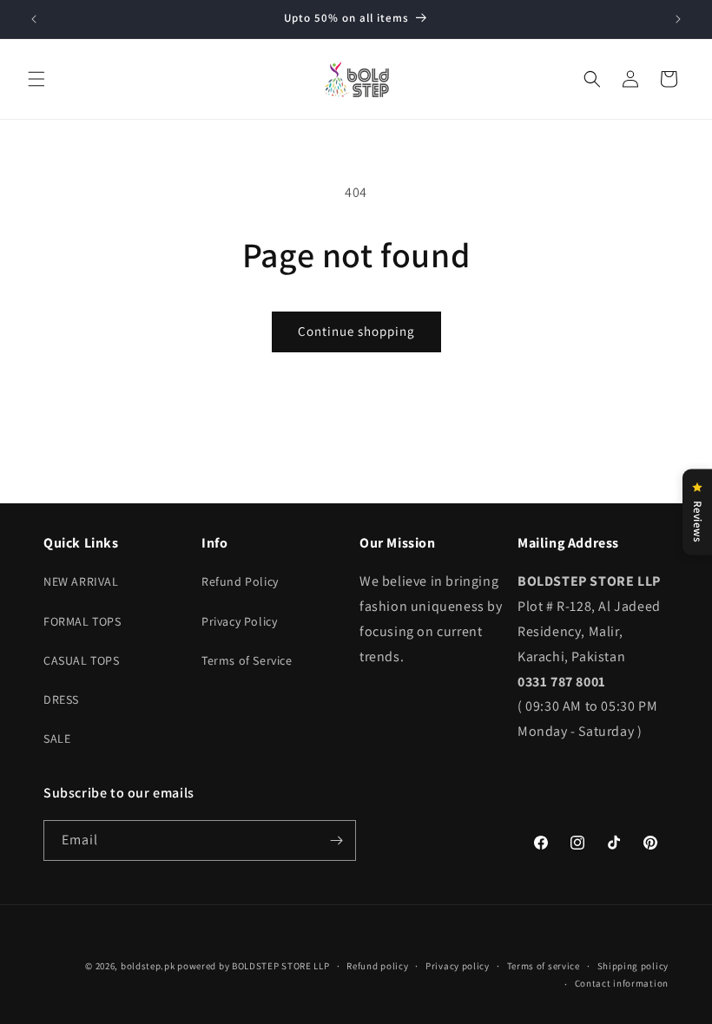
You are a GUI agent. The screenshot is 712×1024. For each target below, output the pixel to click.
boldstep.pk (148, 966)
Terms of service (543, 966)
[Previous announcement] (34, 19)
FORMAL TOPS (82, 621)
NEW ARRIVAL (81, 581)
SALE (56, 738)
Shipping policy (633, 966)
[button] (36, 79)
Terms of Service (247, 660)
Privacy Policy (239, 621)
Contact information (622, 983)
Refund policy (377, 966)
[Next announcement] (678, 19)
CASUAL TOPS (81, 660)
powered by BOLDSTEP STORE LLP (253, 966)
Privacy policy (457, 966)
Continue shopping (356, 331)
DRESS (61, 699)
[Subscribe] (336, 840)
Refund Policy (240, 581)
